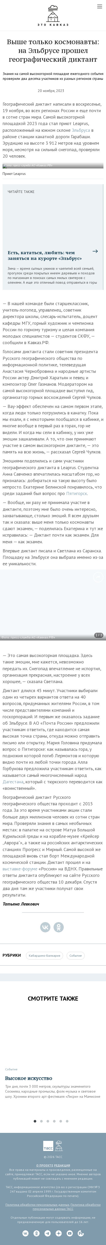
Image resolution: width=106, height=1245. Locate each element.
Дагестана (13, 782)
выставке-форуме (21, 869)
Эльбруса (81, 130)
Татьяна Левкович (21, 904)
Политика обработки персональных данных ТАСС (67, 1207)
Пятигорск (76, 493)
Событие (75, 955)
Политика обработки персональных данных (37, 1205)
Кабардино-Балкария (44, 955)
